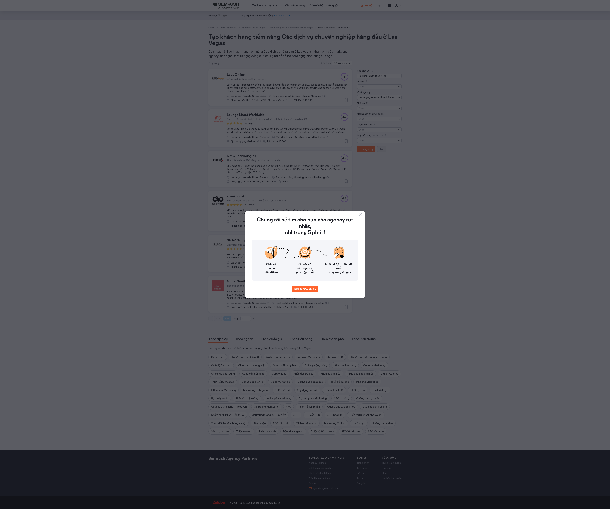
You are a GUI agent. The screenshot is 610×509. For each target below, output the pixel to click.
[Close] (361, 214)
